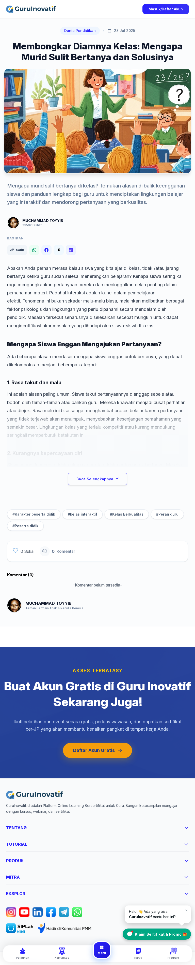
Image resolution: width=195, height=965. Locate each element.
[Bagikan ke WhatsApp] (34, 250)
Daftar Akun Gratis (94, 750)
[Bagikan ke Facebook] (46, 250)
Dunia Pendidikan (80, 30)
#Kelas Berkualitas (126, 514)
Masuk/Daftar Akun (166, 9)
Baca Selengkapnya (94, 479)
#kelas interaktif (82, 514)
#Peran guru (167, 514)
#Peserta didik (25, 526)
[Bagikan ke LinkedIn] (71, 250)
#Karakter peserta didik (33, 514)
